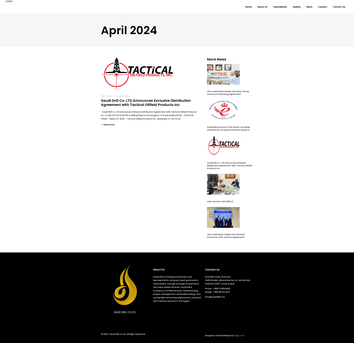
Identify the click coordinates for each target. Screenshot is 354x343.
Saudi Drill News (123, 96)
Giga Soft (239, 335)
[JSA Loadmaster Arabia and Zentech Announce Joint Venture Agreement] (230, 217)
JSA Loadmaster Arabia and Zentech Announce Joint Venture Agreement (226, 236)
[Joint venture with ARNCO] (230, 184)
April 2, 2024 (106, 96)
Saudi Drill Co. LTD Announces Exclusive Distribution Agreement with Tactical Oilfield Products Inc (146, 102)
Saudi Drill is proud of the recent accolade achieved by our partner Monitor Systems (228, 128)
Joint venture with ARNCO (220, 201)
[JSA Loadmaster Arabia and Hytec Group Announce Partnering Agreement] (230, 74)
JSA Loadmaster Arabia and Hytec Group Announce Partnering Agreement (228, 93)
